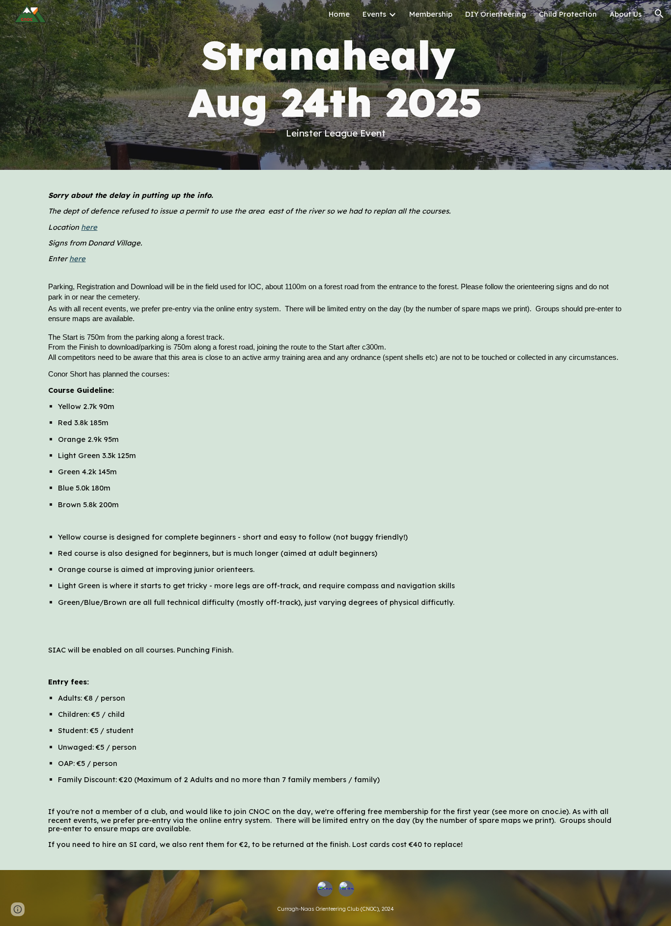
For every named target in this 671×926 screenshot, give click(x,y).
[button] (659, 14)
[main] (335, 84)
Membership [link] (430, 14)
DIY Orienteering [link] (495, 14)
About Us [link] (626, 14)
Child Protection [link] (568, 14)
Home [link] (339, 14)
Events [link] (374, 14)
